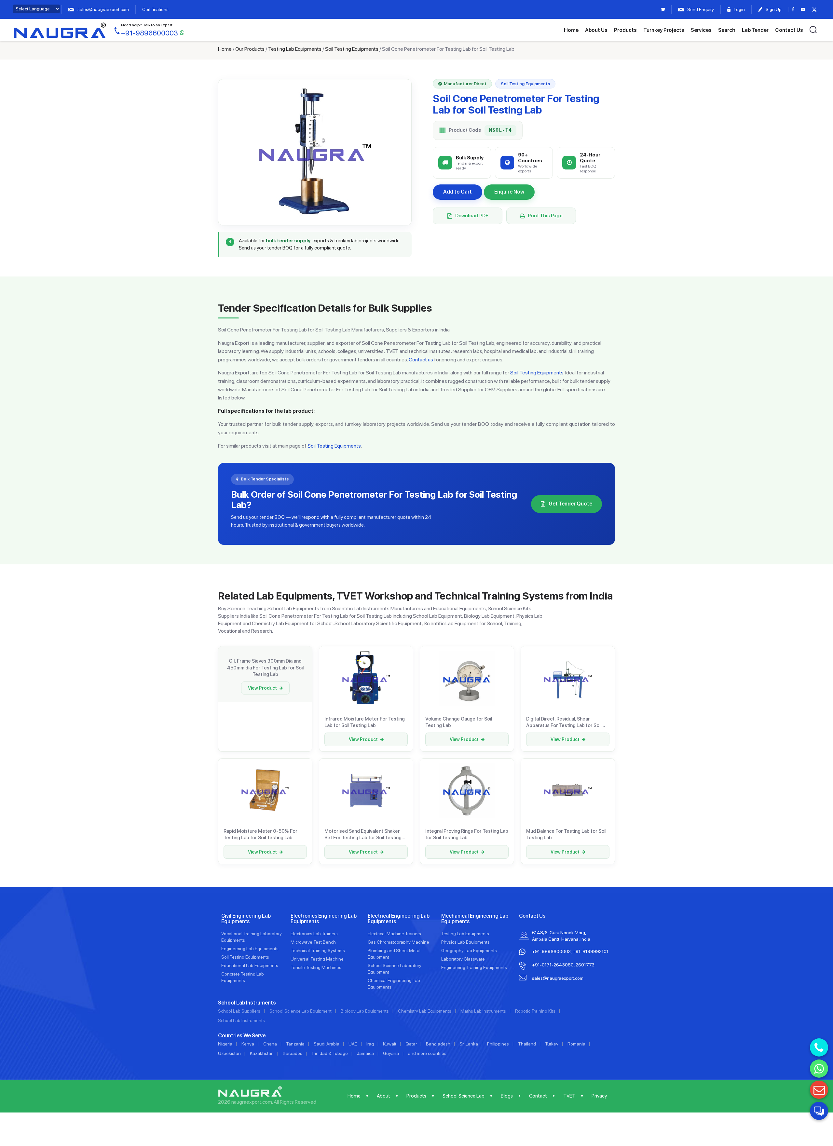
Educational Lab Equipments (249, 965)
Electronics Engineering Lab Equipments (324, 919)
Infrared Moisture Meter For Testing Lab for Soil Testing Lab (364, 722)
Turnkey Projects (663, 30)
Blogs (507, 1096)
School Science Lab (464, 1096)
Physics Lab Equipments (465, 942)
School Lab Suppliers (239, 1011)
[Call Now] (819, 1047)
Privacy (599, 1096)
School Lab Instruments (241, 1020)
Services (701, 30)
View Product (262, 688)
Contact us (421, 360)
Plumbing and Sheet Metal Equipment (394, 954)
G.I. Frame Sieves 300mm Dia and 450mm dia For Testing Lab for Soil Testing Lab (265, 667)
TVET (569, 1096)
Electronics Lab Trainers (314, 933)
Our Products (250, 49)
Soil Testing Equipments (351, 49)
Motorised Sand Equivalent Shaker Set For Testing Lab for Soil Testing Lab (363, 834)
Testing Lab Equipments (294, 49)
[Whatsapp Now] (819, 1068)
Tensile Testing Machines (316, 967)
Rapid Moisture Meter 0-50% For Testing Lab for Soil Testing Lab (260, 834)
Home (571, 30)
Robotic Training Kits (535, 1011)
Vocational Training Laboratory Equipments (251, 937)
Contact (538, 1096)
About (383, 1096)
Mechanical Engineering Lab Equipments (474, 919)
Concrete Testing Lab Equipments (242, 977)
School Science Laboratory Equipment (394, 969)
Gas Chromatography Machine (398, 942)
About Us (596, 30)
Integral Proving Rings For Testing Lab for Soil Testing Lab (466, 834)
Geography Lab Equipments (469, 950)
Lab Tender (755, 30)
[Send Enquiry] (819, 1090)
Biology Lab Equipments (365, 1011)
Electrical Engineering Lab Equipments (399, 919)
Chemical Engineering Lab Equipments (394, 984)
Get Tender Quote (570, 504)
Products (625, 30)
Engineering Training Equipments (474, 967)
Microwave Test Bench (313, 942)
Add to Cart (457, 192)
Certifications (155, 9)
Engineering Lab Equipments (250, 948)
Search (726, 30)
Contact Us (789, 30)
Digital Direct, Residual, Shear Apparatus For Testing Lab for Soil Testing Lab (563, 722)
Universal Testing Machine (317, 959)
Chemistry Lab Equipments (424, 1011)
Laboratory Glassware (463, 959)
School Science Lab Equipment (300, 1011)
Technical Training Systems (318, 950)
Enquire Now (509, 192)
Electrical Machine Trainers (394, 933)
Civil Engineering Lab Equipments (246, 919)
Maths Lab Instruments (483, 1011)
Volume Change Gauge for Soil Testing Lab (458, 722)
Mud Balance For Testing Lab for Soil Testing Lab (566, 834)
